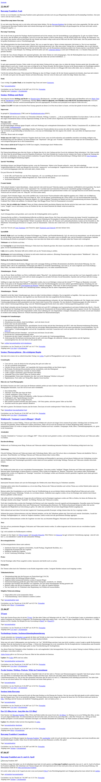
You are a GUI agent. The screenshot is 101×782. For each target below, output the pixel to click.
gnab (17, 600)
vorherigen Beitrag (54, 50)
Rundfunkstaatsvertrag (38, 113)
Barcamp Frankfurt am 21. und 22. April (17, 757)
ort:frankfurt (8, 774)
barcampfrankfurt (10, 86)
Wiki (2, 699)
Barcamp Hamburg (58, 24)
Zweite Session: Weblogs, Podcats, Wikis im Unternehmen (24, 670)
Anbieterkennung (15, 127)
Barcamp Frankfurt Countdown (14, 734)
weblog (7, 343)
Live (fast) (13, 348)
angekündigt (46, 738)
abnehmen (19, 725)
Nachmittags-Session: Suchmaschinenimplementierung (23, 633)
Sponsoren (50, 82)
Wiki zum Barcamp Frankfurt (27, 767)
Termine (13, 748)
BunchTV (51, 621)
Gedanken (13, 91)
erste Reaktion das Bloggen (29, 285)
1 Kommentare (22, 91)
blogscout (59, 535)
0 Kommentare (22, 666)
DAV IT (7, 331)
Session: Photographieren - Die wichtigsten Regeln (21, 352)
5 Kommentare (22, 415)
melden (97, 771)
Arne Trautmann (92, 156)
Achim (41, 356)
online (38, 722)
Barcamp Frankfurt (18, 715)
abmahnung (27, 343)
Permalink (42, 89)
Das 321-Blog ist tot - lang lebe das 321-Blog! (19, 711)
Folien (11, 658)
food (25, 410)
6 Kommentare (22, 348)
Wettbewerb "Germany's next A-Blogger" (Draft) (21, 419)
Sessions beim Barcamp (10, 691)
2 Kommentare (21, 779)
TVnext (4, 614)
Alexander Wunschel (37, 535)
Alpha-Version (5, 654)
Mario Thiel (95, 99)
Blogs (12, 605)
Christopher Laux (20, 637)
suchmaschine (20, 661)
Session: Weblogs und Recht (12, 95)
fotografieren (9, 410)
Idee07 (42, 621)
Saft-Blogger (10, 100)
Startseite (3, 2)
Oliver (46, 771)
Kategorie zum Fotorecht (47, 228)
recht (22, 343)
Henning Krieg (35, 99)
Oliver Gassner (23, 535)
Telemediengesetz (15, 113)
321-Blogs (62, 715)
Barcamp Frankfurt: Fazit (11, 11)
